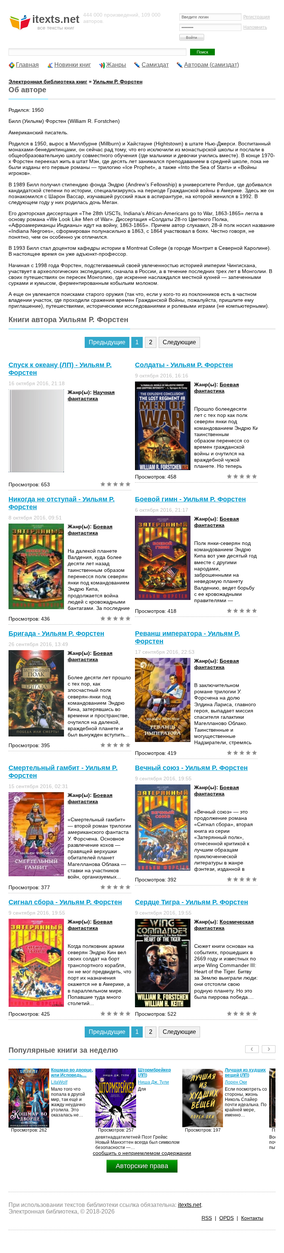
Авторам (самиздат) (211, 65)
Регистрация (256, 17)
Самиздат (155, 65)
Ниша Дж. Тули (66, 1082)
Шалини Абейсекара (237, 1085)
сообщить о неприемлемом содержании (142, 1153)
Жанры (116, 65)
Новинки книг (72, 65)
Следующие (179, 342)
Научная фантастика (91, 395)
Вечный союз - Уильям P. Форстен (191, 768)
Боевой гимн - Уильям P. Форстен (190, 499)
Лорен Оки (149, 1082)
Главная (27, 65)
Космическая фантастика (224, 925)
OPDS (226, 1218)
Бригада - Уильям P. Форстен (56, 633)
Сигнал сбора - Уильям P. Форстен (65, 902)
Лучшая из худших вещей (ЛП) (158, 1072)
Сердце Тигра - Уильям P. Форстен (191, 902)
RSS (207, 1218)
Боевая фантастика (216, 388)
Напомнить (255, 27)
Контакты (252, 1218)
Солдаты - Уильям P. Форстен (184, 365)
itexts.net (189, 1205)
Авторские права (142, 1166)
